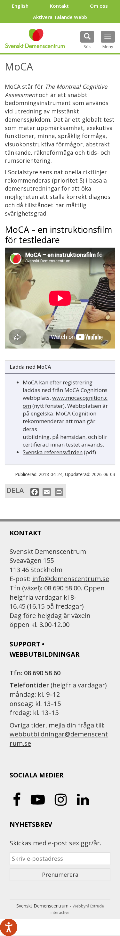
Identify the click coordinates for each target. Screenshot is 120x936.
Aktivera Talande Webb (60, 17)
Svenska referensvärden (53, 452)
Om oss (99, 6)
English (20, 6)
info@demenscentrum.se (70, 578)
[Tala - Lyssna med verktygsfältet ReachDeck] (8, 927)
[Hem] (34, 38)
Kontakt (59, 6)
